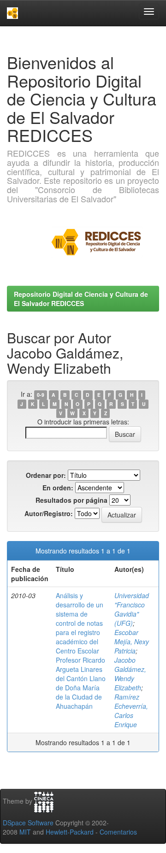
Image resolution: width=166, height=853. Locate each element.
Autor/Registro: (48, 513)
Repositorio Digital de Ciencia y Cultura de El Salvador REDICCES (81, 298)
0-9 (40, 394)
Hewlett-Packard (70, 831)
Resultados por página (71, 500)
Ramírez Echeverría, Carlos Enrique (131, 710)
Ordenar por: (46, 475)
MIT (25, 831)
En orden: (57, 487)
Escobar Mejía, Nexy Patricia (131, 641)
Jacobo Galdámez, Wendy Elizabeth (130, 673)
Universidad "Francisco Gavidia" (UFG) (131, 609)
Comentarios (118, 831)
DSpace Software (28, 822)
